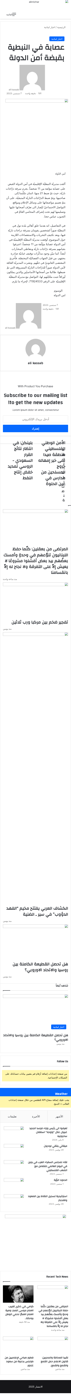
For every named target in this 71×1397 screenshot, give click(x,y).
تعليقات (12, 1116)
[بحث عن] (20, 14)
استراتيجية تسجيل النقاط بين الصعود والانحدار (47, 1198)
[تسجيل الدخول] (33, 14)
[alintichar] (35, 5)
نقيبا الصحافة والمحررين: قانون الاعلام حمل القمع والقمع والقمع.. (54, 1361)
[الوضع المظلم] (27, 14)
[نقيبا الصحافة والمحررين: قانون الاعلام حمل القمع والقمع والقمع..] (53, 1345)
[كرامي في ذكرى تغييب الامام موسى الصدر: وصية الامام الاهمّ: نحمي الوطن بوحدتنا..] (18, 1294)
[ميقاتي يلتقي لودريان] (14, 1151)
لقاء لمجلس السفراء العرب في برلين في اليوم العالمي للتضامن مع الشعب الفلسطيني (47, 1166)
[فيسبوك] (69, 1395)
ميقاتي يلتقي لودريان (55, 1146)
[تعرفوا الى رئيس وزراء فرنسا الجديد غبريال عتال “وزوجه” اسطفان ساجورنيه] (14, 1133)
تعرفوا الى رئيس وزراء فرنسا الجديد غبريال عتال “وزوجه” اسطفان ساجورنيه (48, 1132)
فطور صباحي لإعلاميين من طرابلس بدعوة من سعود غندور (19, 1361)
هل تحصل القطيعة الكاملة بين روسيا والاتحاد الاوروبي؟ (35, 1037)
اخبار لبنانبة (56, 38)
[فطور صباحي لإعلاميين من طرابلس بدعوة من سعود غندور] (18, 1345)
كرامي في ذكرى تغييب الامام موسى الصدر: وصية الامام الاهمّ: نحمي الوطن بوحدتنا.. (19, 1312)
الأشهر (59, 1116)
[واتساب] (64, 1395)
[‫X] (67, 1395)
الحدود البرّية (60, 1180)
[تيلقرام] (62, 1395)
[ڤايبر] (60, 1395)
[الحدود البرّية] (14, 1185)
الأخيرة (36, 1116)
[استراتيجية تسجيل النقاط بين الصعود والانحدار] (14, 1201)
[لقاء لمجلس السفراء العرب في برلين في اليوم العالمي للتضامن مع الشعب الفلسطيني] (14, 1167)
